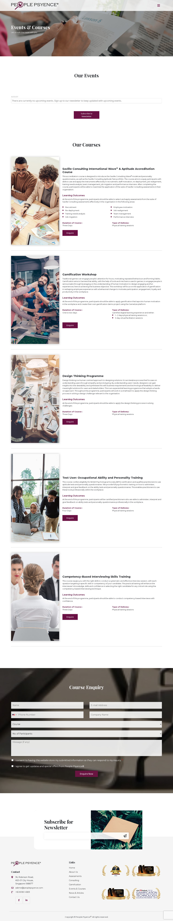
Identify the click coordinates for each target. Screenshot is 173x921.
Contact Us (74, 897)
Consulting (74, 880)
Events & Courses (77, 889)
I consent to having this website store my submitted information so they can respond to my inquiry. (69, 760)
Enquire (70, 233)
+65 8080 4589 (22, 892)
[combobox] (14, 715)
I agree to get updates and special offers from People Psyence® (49, 766)
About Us (73, 872)
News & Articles (76, 893)
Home (72, 868)
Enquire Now (86, 773)
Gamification (75, 884)
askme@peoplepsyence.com (29, 888)
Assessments (75, 876)
